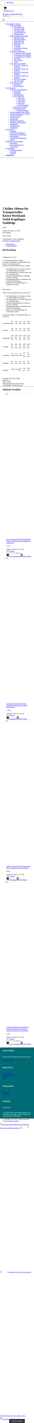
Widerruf (5, 1077)
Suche (4, 16)
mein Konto (9, 2)
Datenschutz (6, 1092)
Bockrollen (6, 241)
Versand (8, 232)
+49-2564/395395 (8, 1060)
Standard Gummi (15, 241)
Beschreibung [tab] (10, 244)
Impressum (6, 1094)
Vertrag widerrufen (17, 1421)
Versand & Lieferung (9, 1075)
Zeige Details (27, 556)
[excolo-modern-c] (12, 14)
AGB (4, 1079)
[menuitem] (18, 2)
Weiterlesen (12, 719)
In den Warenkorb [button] (14, 556)
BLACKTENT (14, 1121)
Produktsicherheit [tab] (11, 246)
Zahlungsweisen (7, 1073)
